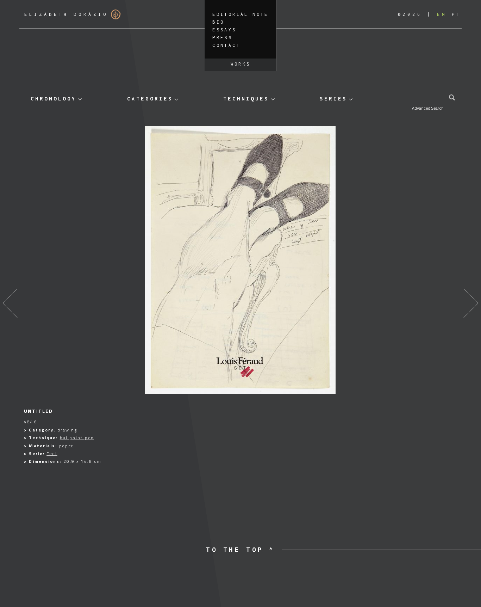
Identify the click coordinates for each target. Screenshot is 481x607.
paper (66, 445)
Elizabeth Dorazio (63, 14)
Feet (51, 453)
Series (333, 99)
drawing (67, 430)
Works (241, 64)
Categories (150, 99)
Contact (226, 45)
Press (222, 37)
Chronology (53, 99)
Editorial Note (240, 14)
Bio (218, 22)
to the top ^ (240, 549)
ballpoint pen (77, 437)
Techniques (246, 99)
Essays (224, 29)
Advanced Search (428, 108)
